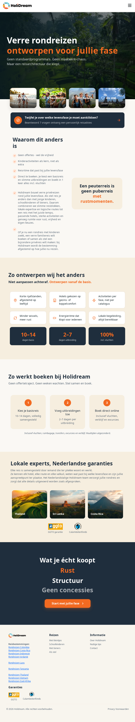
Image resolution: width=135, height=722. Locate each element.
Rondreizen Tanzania (18, 668)
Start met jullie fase (65, 603)
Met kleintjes (55, 640)
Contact (94, 648)
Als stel (52, 652)
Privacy (111, 709)
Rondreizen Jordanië (18, 656)
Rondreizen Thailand (18, 674)
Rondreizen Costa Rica (19, 650)
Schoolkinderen (56, 644)
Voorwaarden (122, 709)
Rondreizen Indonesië (19, 653)
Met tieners (54, 648)
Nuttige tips (95, 644)
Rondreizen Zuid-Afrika (19, 681)
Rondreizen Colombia (18, 647)
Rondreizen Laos (16, 662)
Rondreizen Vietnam (18, 677)
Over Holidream (98, 640)
